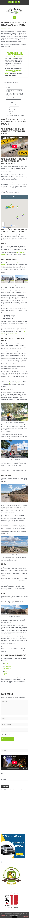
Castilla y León (7, 666)
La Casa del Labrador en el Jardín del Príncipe (17, 105)
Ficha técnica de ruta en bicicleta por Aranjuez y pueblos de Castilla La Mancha (15, 86)
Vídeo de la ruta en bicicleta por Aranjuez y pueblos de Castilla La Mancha (14, 90)
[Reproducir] (3, 768)
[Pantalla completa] (26, 768)
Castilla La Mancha (8, 665)
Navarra (6, 673)
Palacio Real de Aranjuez (17, 102)
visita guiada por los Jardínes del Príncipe (16, 383)
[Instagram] (9, 2)
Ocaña (10, 113)
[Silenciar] (23, 768)
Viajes (11, 28)
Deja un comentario (10, 27)
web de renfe (13, 191)
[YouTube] (12, 2)
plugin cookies (25, 916)
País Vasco (6, 674)
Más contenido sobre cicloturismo (15, 115)
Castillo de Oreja (13, 109)
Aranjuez (11, 101)
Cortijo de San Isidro (14, 108)
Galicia (5, 670)
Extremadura (7, 668)
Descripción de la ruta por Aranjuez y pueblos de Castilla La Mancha (15, 98)
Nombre (3, 779)
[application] (14, 762)
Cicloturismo (17, 27)
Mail (2, 773)
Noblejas (11, 111)
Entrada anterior (6, 687)
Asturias (6, 663)
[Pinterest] (19, 2)
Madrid (8, 28)
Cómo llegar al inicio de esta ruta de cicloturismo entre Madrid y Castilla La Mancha (15, 95)
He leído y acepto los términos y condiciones (14, 790)
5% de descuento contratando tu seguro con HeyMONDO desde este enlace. (13, 71)
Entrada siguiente (23, 687)
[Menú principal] (14, 17)
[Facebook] (16, 2)
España (5, 28)
